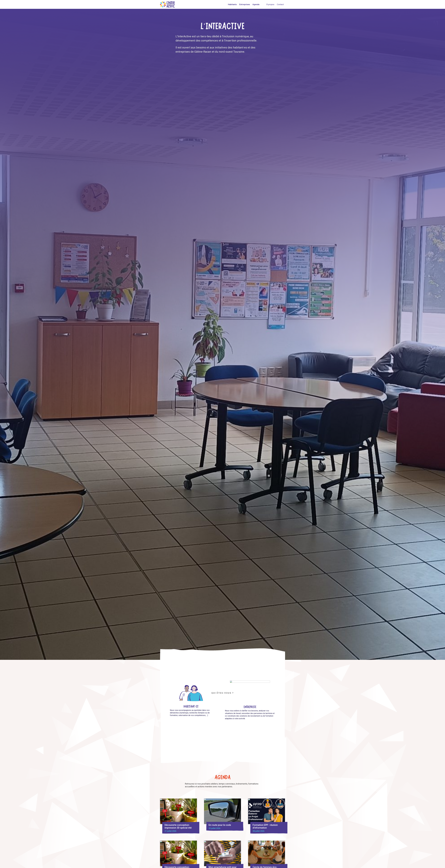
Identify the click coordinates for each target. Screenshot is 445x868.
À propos (270, 4)
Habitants (232, 4)
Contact (280, 4)
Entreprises (244, 4)
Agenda (256, 4)
